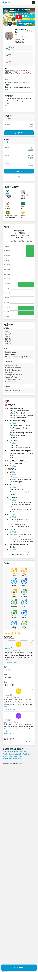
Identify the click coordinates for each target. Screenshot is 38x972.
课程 (9, 61)
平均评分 (23, 216)
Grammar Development (10, 751)
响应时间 (8, 195)
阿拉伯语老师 (7, 763)
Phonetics (18, 756)
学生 (9, 54)
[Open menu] (33, 3)
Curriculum (22, 751)
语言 (5, 674)
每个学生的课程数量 (11, 216)
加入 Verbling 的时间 (25, 196)
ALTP (19, 758)
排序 (5, 682)
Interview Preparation (10, 758)
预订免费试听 (19, 967)
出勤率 (7, 206)
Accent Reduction (9, 756)
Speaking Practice (22, 754)
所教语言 (11, 47)
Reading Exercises (9, 754)
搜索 (5, 667)
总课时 (23, 206)
